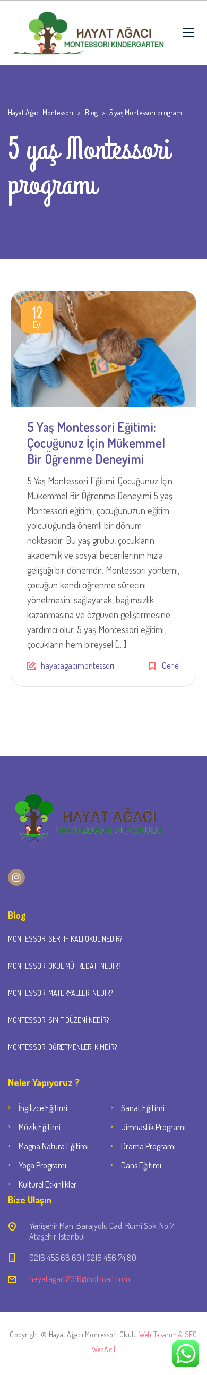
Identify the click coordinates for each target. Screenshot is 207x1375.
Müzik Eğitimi (40, 1127)
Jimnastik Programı (153, 1127)
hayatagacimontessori (77, 665)
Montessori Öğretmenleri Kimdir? (62, 1047)
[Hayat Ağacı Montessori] (88, 33)
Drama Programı (148, 1146)
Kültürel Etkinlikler (47, 1184)
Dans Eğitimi (141, 1165)
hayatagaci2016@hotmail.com (79, 1279)
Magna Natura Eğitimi (54, 1146)
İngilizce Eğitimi (43, 1108)
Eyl (37, 319)
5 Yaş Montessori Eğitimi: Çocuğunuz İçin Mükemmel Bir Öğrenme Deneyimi (96, 443)
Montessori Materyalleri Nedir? (60, 992)
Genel (171, 665)
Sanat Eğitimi (143, 1108)
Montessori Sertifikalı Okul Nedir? (65, 938)
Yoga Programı (42, 1165)
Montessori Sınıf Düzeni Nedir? (58, 1019)
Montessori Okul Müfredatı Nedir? (64, 965)
